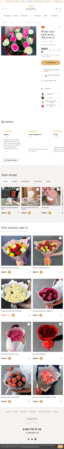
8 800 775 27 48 (32, 429)
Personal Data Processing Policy (30, 447)
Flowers (13, 22)
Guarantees (30, 1)
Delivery (17, 1)
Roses (16, 16)
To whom (54, 16)
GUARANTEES (23, 411)
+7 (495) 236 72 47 (32, 433)
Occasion (37, 16)
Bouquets (7, 16)
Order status (9, 1)
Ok (60, 446)
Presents (24, 16)
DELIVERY (8, 411)
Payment (23, 1)
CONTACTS (55, 411)
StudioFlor (3, 22)
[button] (2, 8)
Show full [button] (6, 151)
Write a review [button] (12, 160)
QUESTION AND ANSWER (44, 411)
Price (46, 16)
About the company (39, 1)
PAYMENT (15, 411)
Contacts (48, 1)
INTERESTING (32, 411)
